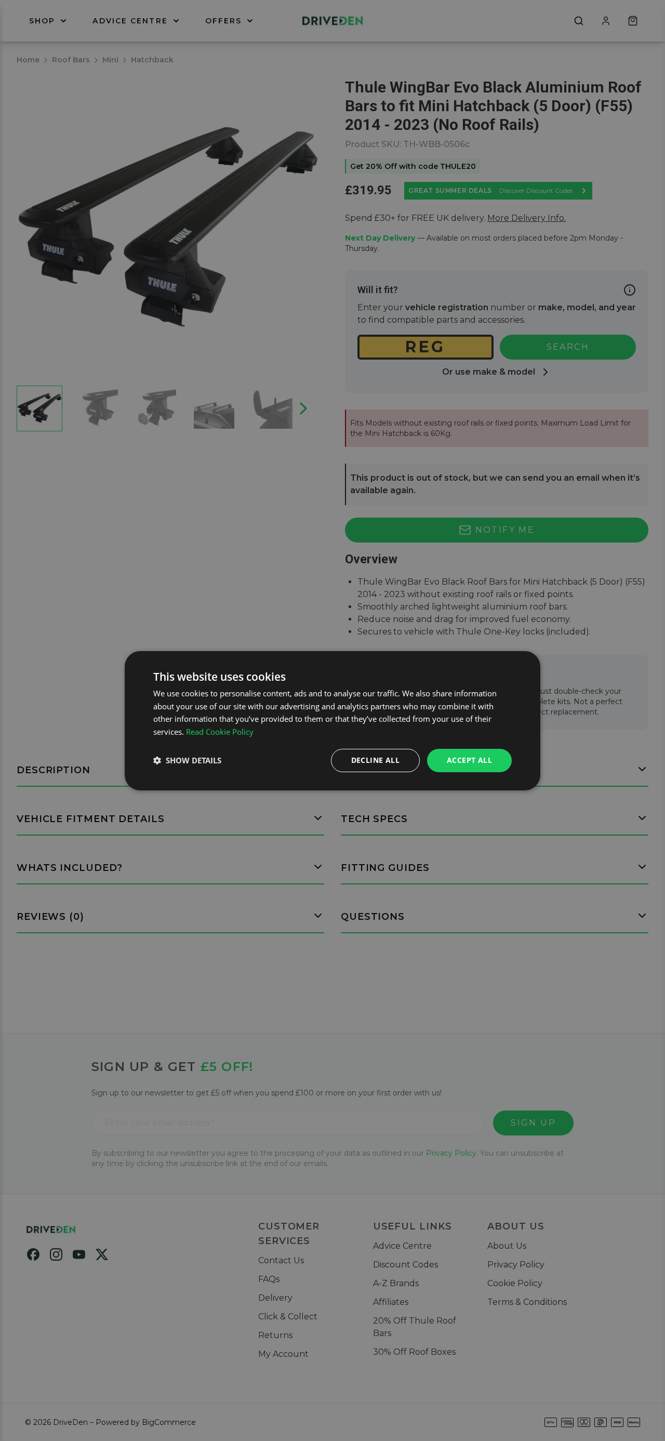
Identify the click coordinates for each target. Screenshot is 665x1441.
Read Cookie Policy (220, 731)
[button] (187, 760)
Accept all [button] (469, 760)
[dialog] (332, 720)
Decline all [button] (375, 760)
